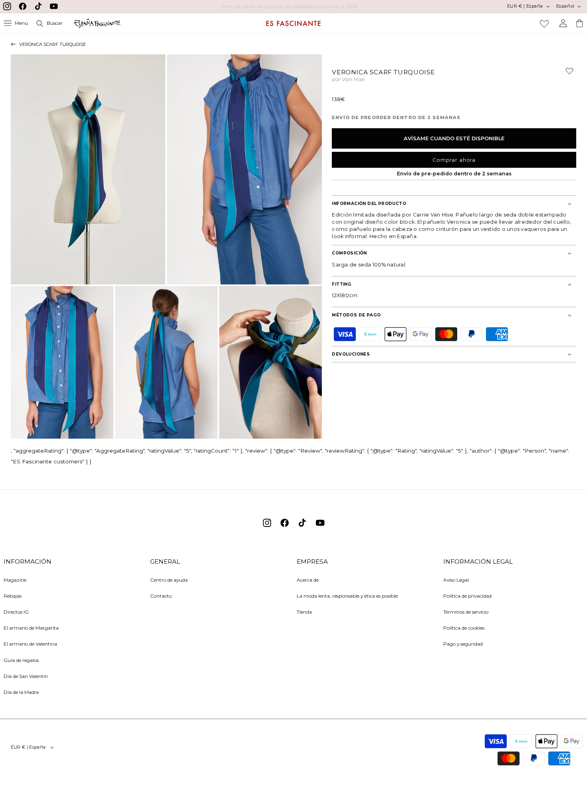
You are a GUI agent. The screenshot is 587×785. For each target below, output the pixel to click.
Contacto (161, 595)
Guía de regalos (21, 660)
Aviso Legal (456, 579)
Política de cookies (463, 628)
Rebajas (13, 595)
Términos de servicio (465, 612)
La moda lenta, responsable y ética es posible (347, 595)
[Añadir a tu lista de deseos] (566, 74)
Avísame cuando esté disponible (454, 138)
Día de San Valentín (26, 676)
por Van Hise (348, 79)
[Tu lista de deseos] (544, 23)
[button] (16, 23)
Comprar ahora (454, 160)
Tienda (304, 612)
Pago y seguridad (463, 644)
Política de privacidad (467, 595)
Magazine (15, 579)
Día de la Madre (21, 692)
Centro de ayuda (169, 579)
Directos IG (16, 612)
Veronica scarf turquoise (52, 44)
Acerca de (308, 579)
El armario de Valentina (30, 644)
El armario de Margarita (31, 628)
